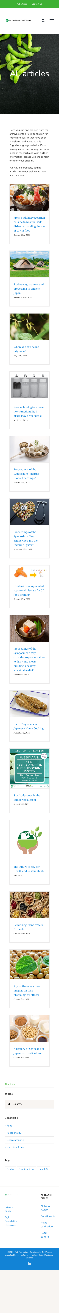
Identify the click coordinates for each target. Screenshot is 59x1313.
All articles (10, 1084)
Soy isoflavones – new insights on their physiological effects (27, 990)
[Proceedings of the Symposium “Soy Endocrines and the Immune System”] (29, 512)
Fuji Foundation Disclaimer (11, 1221)
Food (29, 203)
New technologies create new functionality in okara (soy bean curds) (29, 411)
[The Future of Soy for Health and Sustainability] (29, 840)
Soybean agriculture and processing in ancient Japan (29, 289)
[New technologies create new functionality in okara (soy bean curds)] (29, 386)
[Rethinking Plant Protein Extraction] (29, 905)
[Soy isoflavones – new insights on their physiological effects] (29, 964)
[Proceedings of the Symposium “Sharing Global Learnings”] (29, 449)
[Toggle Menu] (52, 20)
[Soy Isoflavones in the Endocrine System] (29, 768)
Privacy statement (21, 1255)
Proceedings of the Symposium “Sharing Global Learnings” (26, 474)
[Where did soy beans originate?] (29, 327)
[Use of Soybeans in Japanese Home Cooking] (29, 704)
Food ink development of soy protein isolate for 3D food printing (29, 590)
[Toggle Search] (43, 20)
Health (43, 1169)
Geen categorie (35, 391)
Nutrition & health (29, 453)
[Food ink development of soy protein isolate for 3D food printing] (29, 572)
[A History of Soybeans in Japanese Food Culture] (29, 1028)
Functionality (22, 391)
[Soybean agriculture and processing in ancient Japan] (29, 264)
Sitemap (29, 1258)
